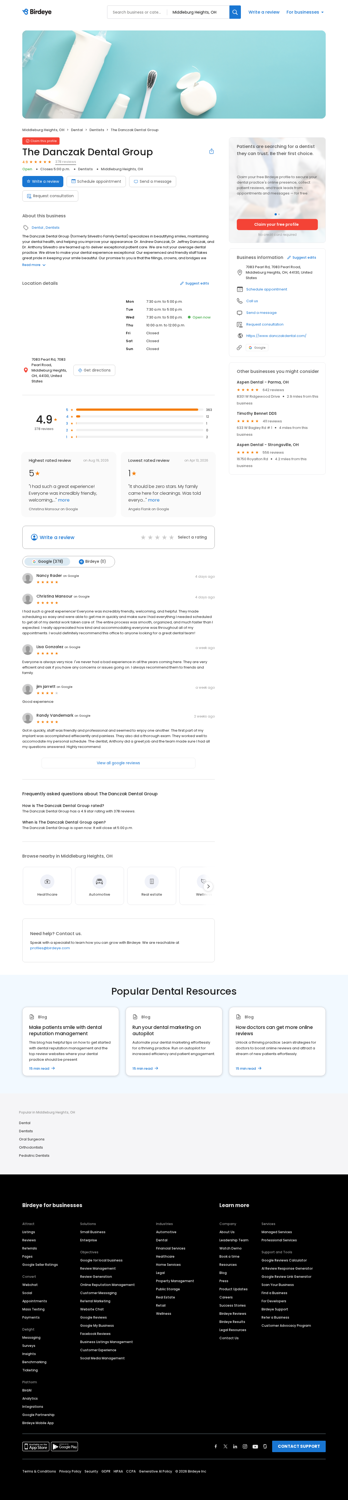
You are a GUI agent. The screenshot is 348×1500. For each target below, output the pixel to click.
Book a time (229, 1256)
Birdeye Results (232, 1321)
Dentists (96, 129)
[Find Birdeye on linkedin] (235, 1446)
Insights (29, 1353)
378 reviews (65, 161)
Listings (28, 1232)
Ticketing (30, 1370)
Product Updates (233, 1289)
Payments (31, 1317)
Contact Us (229, 1338)
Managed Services (277, 1232)
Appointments (34, 1301)
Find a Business (274, 1293)
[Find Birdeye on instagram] (245, 1446)
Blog (223, 1272)
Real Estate (165, 1297)
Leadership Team (233, 1240)
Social (27, 1293)
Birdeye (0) (95, 561)
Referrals (29, 1248)
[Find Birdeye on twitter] (225, 1446)
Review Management (98, 1268)
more (63, 500)
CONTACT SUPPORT (299, 1446)
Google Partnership (38, 1414)
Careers (226, 1297)
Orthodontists (31, 1147)
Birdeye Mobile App (38, 1423)
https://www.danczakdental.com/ (276, 335)
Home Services (168, 1264)
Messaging (31, 1337)
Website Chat (92, 1309)
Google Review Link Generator (286, 1276)
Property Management (175, 1281)
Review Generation (96, 1276)
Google (259, 347)
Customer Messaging (98, 1293)
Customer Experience (98, 1350)
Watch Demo (230, 1248)
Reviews (29, 1240)
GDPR (105, 1471)
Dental (77, 129)
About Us (227, 1232)
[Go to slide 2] (279, 214)
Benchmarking (34, 1362)
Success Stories (232, 1305)
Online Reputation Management (107, 1284)
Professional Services (279, 1240)
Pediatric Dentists (34, 1155)
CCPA (131, 1471)
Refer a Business (275, 1317)
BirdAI (27, 1390)
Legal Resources (232, 1330)
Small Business (92, 1232)
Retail (161, 1305)
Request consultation (53, 196)
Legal (160, 1272)
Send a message (156, 181)
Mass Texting (33, 1309)
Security (91, 1471)
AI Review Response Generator (287, 1268)
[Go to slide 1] (276, 214)
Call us (252, 301)
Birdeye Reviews (232, 1313)
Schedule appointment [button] (266, 289)
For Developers (274, 1301)
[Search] (235, 12)
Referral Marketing (95, 1301)
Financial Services (170, 1248)
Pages (27, 1256)
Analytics (30, 1398)
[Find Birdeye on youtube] (255, 1446)
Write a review (263, 12)
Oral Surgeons (32, 1139)
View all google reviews (118, 763)
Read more (31, 264)
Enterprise (88, 1240)
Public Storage (168, 1289)
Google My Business (97, 1325)
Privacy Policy (70, 1471)
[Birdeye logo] (38, 12)
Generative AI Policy (155, 1471)
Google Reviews (93, 1317)
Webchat (30, 1284)
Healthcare (165, 1256)
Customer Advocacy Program (286, 1325)
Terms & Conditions (39, 1471)
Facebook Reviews (95, 1333)
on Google (71, 576)
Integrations (32, 1406)
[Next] (208, 886)
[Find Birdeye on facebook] (216, 1446)
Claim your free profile (276, 224)
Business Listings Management (106, 1342)
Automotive (166, 1232)
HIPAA (118, 1471)
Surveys (28, 1345)
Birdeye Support (275, 1309)
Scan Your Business (278, 1284)
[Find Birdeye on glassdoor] (265, 1446)
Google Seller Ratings (40, 1264)
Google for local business (101, 1260)
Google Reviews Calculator (284, 1260)
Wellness (163, 1313)
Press (223, 1281)
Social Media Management (102, 1358)
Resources (228, 1264)
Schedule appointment (99, 181)
